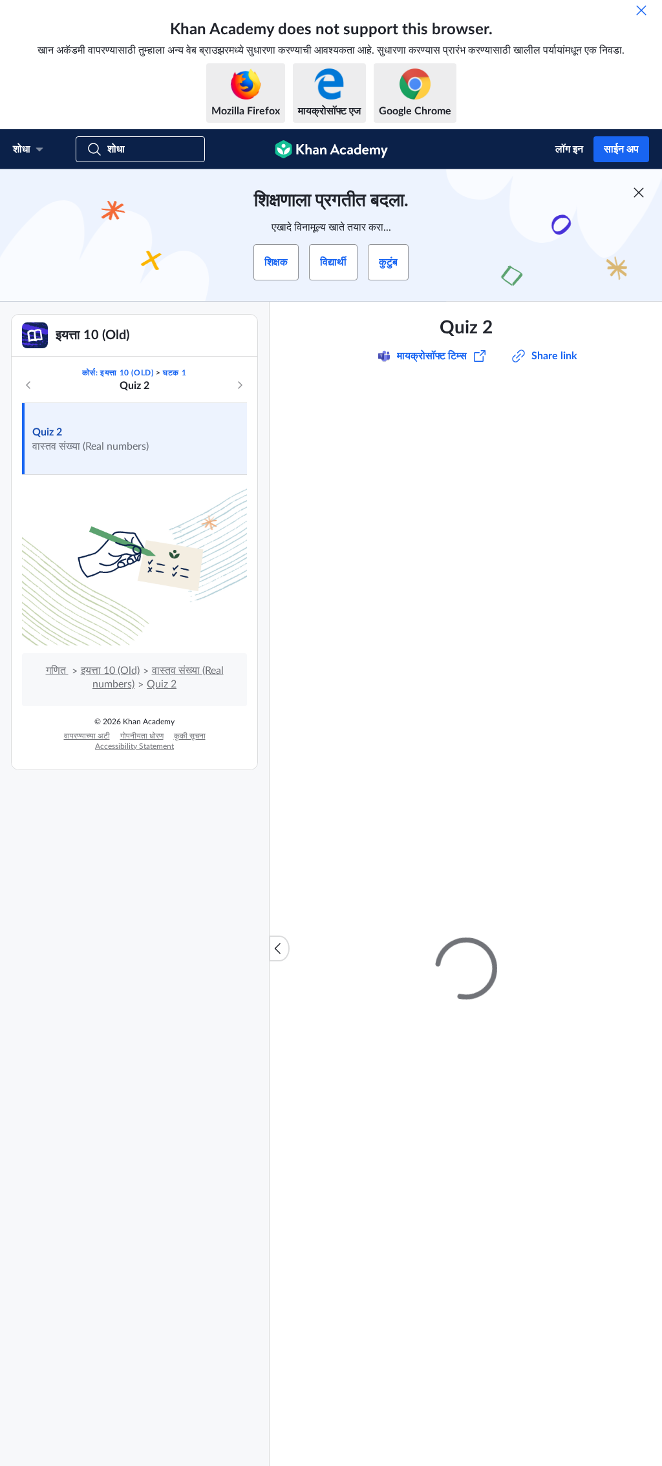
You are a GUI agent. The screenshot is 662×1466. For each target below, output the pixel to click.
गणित (57, 670)
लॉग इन (569, 149)
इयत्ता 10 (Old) (110, 670)
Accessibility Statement (134, 746)
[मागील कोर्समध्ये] (28, 385)
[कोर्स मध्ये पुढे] (240, 385)
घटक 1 (174, 373)
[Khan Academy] (331, 149)
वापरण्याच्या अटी (87, 736)
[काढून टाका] (641, 10)
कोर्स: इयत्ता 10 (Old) (118, 373)
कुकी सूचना (190, 736)
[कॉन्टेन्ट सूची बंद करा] (279, 948)
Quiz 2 (47, 432)
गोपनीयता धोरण (142, 736)
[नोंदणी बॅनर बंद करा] (639, 192)
